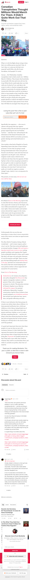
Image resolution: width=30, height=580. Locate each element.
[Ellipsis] (28, 399)
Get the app (22, 573)
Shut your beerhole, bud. (7, 514)
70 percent (10, 336)
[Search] (27, 504)
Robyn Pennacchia (9, 28)
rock (22, 248)
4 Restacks (19, 364)
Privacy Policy (17, 562)
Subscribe (21, 2)
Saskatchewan (7, 276)
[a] (15, 189)
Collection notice (15, 569)
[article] (15, 513)
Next (25, 374)
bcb (6, 459)
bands (25, 248)
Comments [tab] (5, 385)
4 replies (8, 490)
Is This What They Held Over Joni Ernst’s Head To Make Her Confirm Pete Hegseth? (11, 523)
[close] (25, 529)
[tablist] (8, 384)
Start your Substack (11, 573)
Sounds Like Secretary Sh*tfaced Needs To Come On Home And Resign (10, 510)
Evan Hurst (10, 516)
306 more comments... (6, 497)
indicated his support (9, 288)
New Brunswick (19, 278)
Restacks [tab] (11, 385)
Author (6, 400)
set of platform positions (21, 294)
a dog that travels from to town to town (14, 249)
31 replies (8, 454)
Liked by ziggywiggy (10, 461)
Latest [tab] (7, 504)
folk (19, 248)
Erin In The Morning (15, 201)
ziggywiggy (8, 399)
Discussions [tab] (13, 504)
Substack (7, 577)
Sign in (26, 2)
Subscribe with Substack (16, 556)
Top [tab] (3, 504)
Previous (6, 374)
